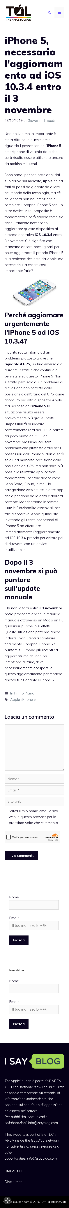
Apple (15, 699)
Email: (14, 918)
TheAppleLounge (18, 1081)
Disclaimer (13, 1181)
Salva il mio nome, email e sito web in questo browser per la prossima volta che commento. (34, 817)
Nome (14, 897)
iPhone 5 (28, 699)
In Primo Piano (22, 693)
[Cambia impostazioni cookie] (7, 1200)
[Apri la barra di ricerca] (49, 12)
